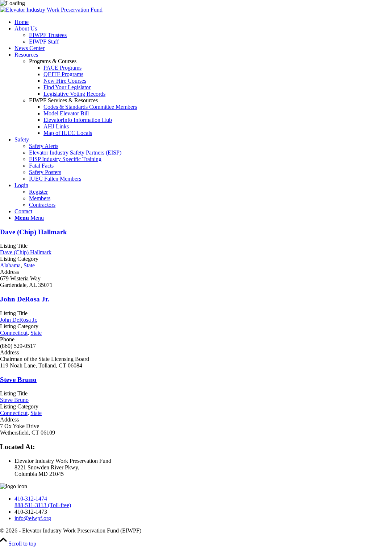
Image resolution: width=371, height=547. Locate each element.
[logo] (51, 10)
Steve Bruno (18, 379)
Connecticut (14, 333)
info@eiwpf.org (32, 518)
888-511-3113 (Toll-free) (42, 505)
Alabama (10, 265)
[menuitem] (192, 22)
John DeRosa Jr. (24, 299)
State (29, 265)
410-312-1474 (30, 498)
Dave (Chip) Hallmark (33, 232)
